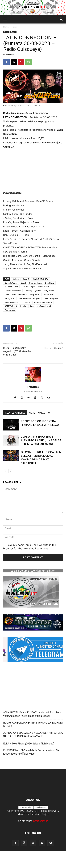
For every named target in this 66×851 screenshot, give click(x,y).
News (14, 26)
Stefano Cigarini (44, 306)
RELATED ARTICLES (15, 412)
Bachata (15, 279)
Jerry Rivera (49, 290)
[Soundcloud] (29, 398)
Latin (7, 294)
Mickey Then (10, 298)
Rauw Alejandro (11, 302)
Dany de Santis (35, 283)
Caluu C (26, 279)
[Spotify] (36, 398)
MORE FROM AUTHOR (40, 412)
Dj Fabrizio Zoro (11, 286)
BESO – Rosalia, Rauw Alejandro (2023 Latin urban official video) (17, 351)
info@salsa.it (40, 821)
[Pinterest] (21, 62)
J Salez (38, 290)
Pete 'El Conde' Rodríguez (29, 298)
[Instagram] (23, 398)
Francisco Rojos (28, 286)
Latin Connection (19, 294)
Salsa (32, 306)
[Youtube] (50, 398)
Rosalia (23, 306)
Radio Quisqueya (51, 298)
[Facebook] (6, 62)
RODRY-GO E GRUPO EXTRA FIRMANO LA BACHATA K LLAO (33, 724)
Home (6, 26)
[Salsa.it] (33, 7)
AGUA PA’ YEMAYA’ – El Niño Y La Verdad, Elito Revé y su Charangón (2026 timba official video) (32, 714)
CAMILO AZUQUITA (40, 279)
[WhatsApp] (28, 62)
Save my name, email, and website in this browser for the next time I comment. (29, 546)
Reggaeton (25, 302)
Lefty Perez (34, 294)
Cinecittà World (11, 283)
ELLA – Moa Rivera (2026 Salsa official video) (28, 743)
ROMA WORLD (11, 306)
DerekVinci (49, 283)
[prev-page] (5, 471)
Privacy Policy (26, 807)
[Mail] (33, 843)
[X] (14, 62)
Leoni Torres (48, 294)
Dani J (23, 283)
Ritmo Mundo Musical (43, 302)
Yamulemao (10, 310)
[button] (5, 19)
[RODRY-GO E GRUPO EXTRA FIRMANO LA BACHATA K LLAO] (11, 424)
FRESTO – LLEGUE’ (53, 347)
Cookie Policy (40, 807)
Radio (13, 32)
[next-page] (10, 471)
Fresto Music (43, 286)
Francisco (10, 54)
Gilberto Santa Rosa (13, 290)
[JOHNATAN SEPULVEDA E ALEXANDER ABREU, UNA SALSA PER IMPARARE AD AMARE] (11, 440)
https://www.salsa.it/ (33, 391)
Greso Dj (28, 290)
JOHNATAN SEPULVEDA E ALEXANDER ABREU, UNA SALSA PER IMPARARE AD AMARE (41, 440)
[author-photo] (33, 382)
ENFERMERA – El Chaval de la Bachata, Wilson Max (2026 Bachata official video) (32, 752)
